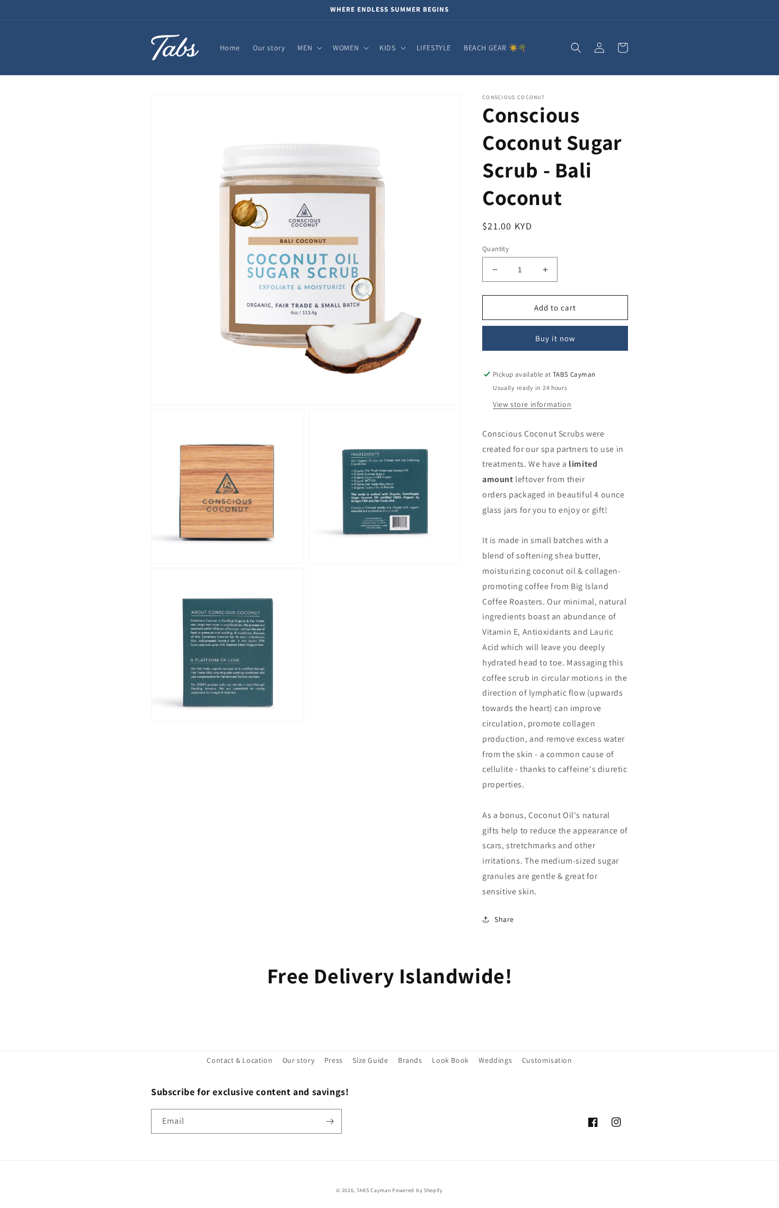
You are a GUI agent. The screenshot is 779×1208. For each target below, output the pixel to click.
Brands (410, 1060)
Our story (298, 1060)
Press (333, 1060)
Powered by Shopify (417, 1190)
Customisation (547, 1060)
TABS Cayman (374, 1190)
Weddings (495, 1060)
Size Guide (370, 1060)
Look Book (450, 1060)
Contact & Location (239, 1060)
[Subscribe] (329, 1121)
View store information (532, 404)
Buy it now (555, 338)
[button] (308, 48)
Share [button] (504, 919)
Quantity (495, 248)
